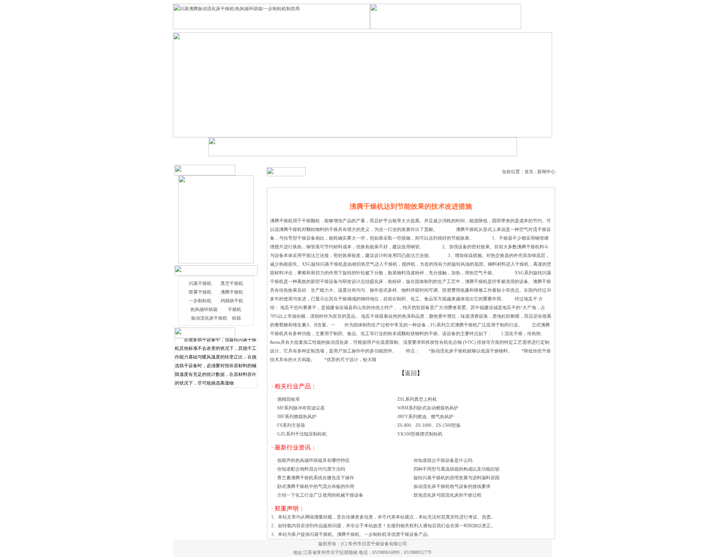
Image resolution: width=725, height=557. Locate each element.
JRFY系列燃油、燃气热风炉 (425, 416)
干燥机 (234, 309)
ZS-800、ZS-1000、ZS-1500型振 (429, 425)
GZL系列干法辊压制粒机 (302, 434)
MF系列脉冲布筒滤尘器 (301, 408)
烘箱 (236, 318)
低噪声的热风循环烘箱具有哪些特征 (313, 460)
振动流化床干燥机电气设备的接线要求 (452, 486)
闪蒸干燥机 (200, 283)
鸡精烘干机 (232, 300)
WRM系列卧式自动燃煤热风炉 (427, 408)
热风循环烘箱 (204, 309)
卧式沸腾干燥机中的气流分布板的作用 (315, 486)
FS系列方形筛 (291, 425)
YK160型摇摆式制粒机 (420, 434)
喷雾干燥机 (200, 292)
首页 (529, 171)
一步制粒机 (200, 300)
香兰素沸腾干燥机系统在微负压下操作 (315, 477)
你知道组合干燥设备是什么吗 (442, 460)
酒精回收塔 (288, 399)
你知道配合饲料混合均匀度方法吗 (311, 469)
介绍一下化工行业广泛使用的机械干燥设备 (320, 495)
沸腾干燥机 (232, 292)
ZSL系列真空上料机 (417, 399)
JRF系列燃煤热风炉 (296, 416)
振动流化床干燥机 (209, 318)
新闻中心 (546, 171)
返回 (411, 373)
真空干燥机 (232, 283)
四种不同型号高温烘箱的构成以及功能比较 (456, 469)
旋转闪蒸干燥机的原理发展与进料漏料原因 (456, 477)
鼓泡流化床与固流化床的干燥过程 (447, 495)
